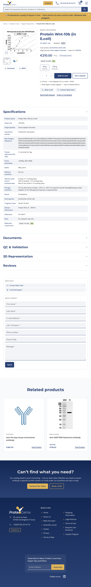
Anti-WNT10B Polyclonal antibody (65, 437)
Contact (48, 3)
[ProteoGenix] (9, 3)
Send (9, 365)
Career (46, 529)
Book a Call (57, 486)
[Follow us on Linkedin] (64, 576)
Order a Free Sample (64, 95)
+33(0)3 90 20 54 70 (21, 524)
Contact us (15, 530)
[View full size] (6, 53)
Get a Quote (80, 75)
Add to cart (63, 75)
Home (5, 24)
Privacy (46, 533)
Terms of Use (70, 523)
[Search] (84, 9)
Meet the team (49, 521)
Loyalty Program (72, 534)
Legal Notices (70, 519)
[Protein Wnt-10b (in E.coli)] (14, 61)
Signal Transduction (27, 24)
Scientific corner (50, 525)
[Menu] (86, 3)
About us (47, 517)
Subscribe (57, 567)
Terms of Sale (48, 537)
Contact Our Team (37, 486)
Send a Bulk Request (47, 95)
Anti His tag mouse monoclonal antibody (20, 438)
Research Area (14, 24)
